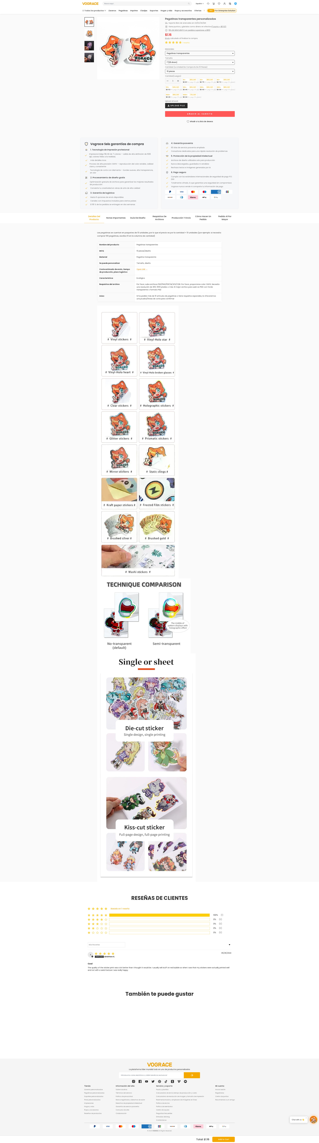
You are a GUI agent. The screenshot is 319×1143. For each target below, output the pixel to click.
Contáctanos (161, 1120)
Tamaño (169, 58)
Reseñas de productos (93, 1113)
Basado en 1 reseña (120, 908)
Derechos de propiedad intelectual (129, 1103)
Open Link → (142, 269)
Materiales (169, 49)
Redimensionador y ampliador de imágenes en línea (176, 1100)
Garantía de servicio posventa (127, 1106)
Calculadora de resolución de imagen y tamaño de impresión (180, 1096)
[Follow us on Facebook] (140, 1081)
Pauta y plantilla (162, 1089)
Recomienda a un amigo (225, 1100)
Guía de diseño (137, 217)
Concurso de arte (122, 1110)
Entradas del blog (163, 1117)
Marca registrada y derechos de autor (130, 1100)
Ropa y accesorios (91, 1110)
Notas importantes (116, 217)
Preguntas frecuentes (164, 1113)
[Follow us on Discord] (185, 1081)
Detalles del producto (94, 218)
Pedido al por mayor (224, 218)
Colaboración (121, 1113)
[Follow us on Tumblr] (172, 1081)
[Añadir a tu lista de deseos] (117, 1036)
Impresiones (89, 1103)
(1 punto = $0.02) (219, 26)
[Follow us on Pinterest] (159, 1081)
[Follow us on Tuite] (153, 1081)
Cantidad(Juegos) (173, 76)
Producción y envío (181, 217)
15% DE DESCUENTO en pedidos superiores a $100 (189, 30)
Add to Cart (223, 1139)
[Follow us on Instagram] (133, 1081)
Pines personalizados (92, 1100)
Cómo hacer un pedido (203, 218)
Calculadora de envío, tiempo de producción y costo (176, 1093)
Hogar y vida (89, 1106)
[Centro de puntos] (230, 3)
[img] (105, 954)
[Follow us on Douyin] (166, 1081)
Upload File (177, 106)
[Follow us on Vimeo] (179, 1081)
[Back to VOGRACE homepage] (159, 1065)
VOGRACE (155, 1131)
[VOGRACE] (90, 3)
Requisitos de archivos (159, 218)
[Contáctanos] (208, 3)
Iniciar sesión (220, 1089)
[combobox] (145, 3)
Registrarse (219, 1093)
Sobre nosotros (121, 1089)
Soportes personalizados (93, 1096)
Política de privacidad (124, 1096)
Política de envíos (163, 1103)
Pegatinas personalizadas (94, 1093)
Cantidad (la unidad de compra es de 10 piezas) (186, 67)
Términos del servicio (124, 1093)
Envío (167, 38)
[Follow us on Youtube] (146, 1081)
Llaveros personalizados (93, 1089)
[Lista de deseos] (219, 3)
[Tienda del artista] (235, 3)
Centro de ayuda (162, 1110)
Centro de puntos (222, 1096)
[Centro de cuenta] (224, 3)
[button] (174, 42)
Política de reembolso (164, 1106)
